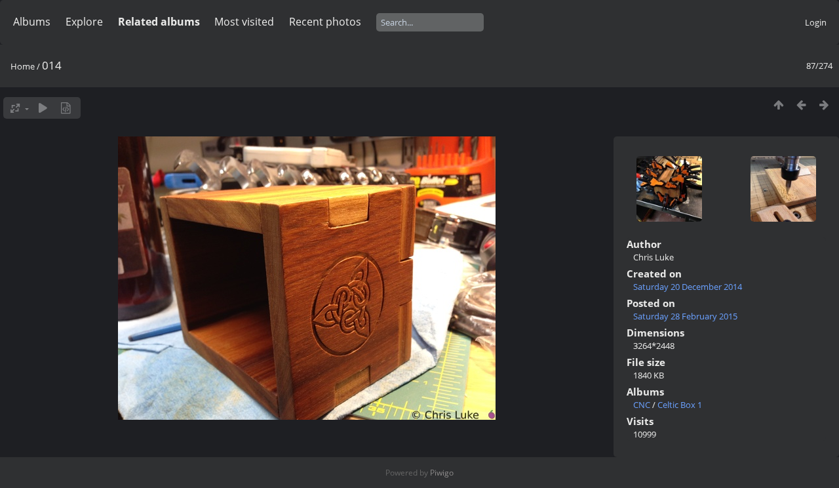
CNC (641, 405)
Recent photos (325, 21)
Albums (31, 21)
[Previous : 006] (801, 104)
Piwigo (442, 472)
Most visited (244, 21)
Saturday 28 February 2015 (685, 316)
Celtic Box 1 (679, 405)
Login (816, 22)
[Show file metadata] (65, 107)
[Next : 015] (824, 104)
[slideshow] (42, 107)
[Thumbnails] (778, 104)
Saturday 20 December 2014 (687, 287)
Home (22, 66)
